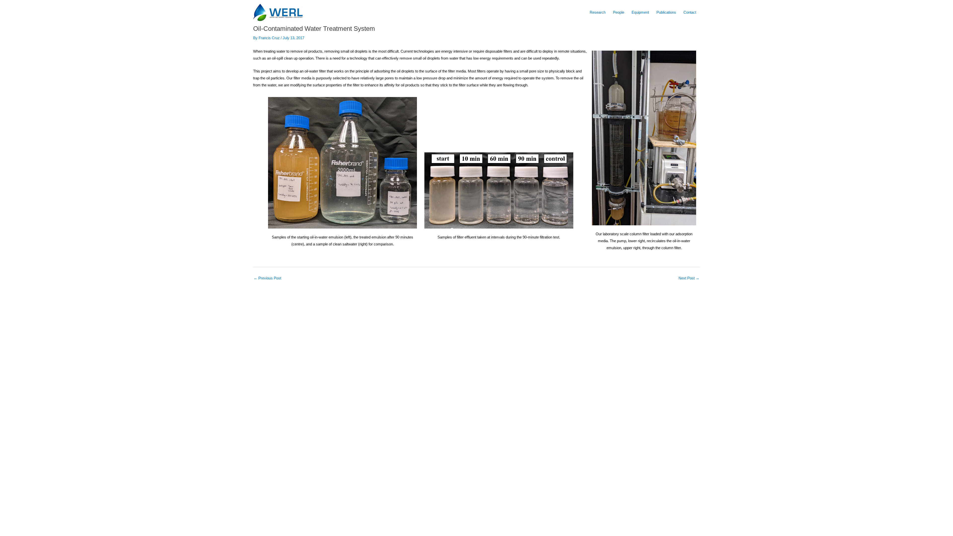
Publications (666, 12)
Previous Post (267, 278)
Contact (689, 12)
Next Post (689, 278)
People (618, 12)
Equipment (640, 12)
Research (598, 12)
